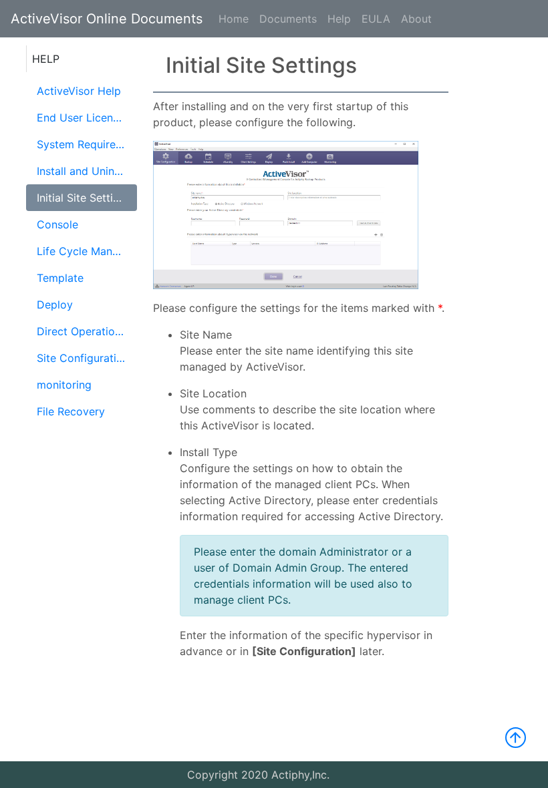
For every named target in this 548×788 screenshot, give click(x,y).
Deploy (55, 304)
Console (57, 224)
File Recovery (71, 411)
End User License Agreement (87, 117)
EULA (376, 18)
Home (234, 18)
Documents (288, 18)
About (416, 18)
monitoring (64, 384)
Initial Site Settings (84, 197)
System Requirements (87, 144)
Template (60, 277)
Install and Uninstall (86, 171)
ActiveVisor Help (79, 90)
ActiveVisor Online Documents (106, 19)
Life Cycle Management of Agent (87, 251)
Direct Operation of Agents (87, 331)
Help (339, 18)
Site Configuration (83, 358)
